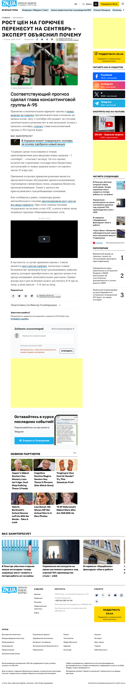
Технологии (69, 638)
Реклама (37, 602)
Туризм (97, 646)
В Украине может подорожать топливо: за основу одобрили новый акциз (47, 142)
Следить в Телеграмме (36, 440)
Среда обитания (70, 642)
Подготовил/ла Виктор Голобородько (34, 304)
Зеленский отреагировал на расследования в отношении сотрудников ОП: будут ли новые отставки (105, 295)
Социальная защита (41, 634)
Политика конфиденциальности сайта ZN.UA (106, 683)
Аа (96, 4)
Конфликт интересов (42, 642)
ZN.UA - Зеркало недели (109, 134)
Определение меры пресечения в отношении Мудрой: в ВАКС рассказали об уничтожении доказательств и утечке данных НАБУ (105, 275)
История (98, 638)
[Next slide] (123, 10)
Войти (89, 4)
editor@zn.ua (60, 611)
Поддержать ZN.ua (109, 4)
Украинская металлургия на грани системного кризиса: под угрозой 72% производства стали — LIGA (104, 206)
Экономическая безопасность (45, 646)
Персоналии (38, 650)
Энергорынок (7, 646)
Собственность (100, 650)
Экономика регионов (11, 654)
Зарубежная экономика (43, 638)
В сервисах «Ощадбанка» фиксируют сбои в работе (102, 221)
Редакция (38, 598)
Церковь (67, 646)
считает (38, 126)
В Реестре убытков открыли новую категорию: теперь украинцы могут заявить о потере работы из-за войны (103, 188)
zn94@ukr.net (86, 604)
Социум (97, 634)
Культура (67, 650)
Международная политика (13, 638)
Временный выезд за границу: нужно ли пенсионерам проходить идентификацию (105, 257)
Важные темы (10, 10)
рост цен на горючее (34, 265)
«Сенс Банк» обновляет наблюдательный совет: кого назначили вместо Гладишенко (104, 234)
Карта (36, 613)
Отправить (66, 351)
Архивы (37, 594)
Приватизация (8, 650)
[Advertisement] (47, 383)
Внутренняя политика (11, 634)
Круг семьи (99, 642)
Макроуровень (8, 642)
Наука (66, 634)
